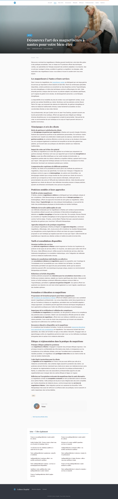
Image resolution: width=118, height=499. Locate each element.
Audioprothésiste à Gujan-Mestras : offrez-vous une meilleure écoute (73, 459)
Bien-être (60, 2)
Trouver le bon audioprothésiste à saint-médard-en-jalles (72, 464)
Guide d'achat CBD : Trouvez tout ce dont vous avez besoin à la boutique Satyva (43, 443)
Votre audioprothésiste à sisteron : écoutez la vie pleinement (73, 454)
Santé (97, 2)
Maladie (75, 2)
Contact (45, 489)
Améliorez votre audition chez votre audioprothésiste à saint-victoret (40, 470)
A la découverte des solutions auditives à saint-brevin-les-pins (42, 448)
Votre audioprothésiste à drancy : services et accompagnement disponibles (43, 464)
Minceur (81, 2)
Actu (55, 2)
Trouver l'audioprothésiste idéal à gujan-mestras (42, 475)
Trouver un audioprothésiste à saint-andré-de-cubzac (43, 437)
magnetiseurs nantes (58, 82)
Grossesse (68, 2)
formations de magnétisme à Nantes (45, 298)
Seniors (103, 2)
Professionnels (89, 2)
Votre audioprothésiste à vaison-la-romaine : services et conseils (73, 470)
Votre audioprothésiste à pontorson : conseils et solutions (43, 454)
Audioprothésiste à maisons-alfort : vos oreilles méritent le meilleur (41, 459)
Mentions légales (36, 489)
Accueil (50, 2)
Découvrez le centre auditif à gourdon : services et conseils (72, 443)
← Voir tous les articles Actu (39, 417)
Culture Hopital (23, 489)
